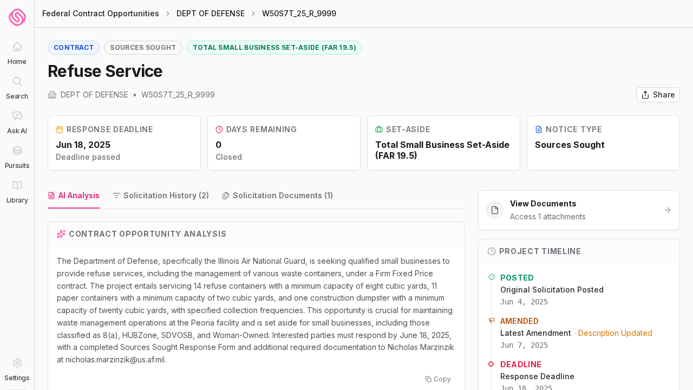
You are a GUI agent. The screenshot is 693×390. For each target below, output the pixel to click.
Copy (442, 379)
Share (664, 94)
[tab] (74, 196)
